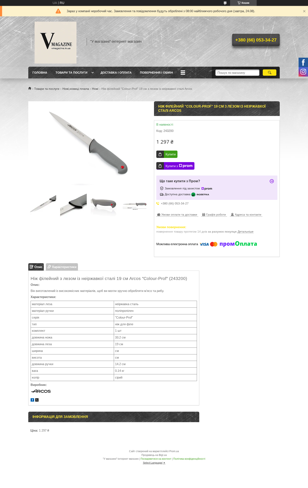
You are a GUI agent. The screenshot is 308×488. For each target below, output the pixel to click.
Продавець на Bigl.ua (154, 455)
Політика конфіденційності (189, 458)
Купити (171, 154)
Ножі (95, 88)
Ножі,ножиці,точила (75, 88)
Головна (39, 72)
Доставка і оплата (116, 72)
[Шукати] (269, 72)
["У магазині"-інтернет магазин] (55, 42)
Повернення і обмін (156, 72)
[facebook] (32, 400)
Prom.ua (174, 451)
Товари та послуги (71, 72)
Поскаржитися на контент (156, 458)
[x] (37, 400)
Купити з (172, 166)
